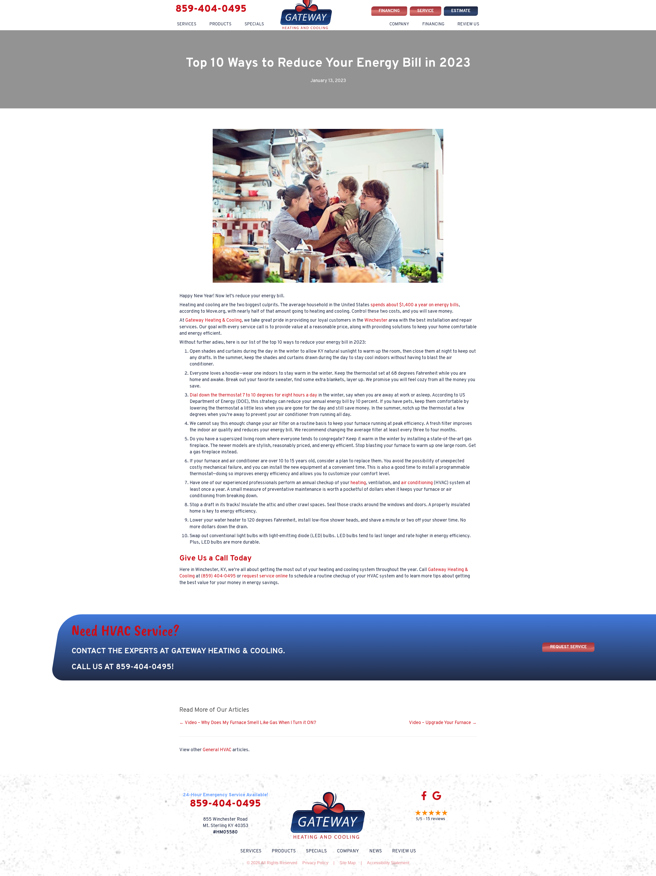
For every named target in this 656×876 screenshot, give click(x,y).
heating (358, 483)
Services (186, 24)
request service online (265, 576)
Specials (316, 851)
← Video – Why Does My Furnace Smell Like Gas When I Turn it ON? (247, 723)
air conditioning (417, 483)
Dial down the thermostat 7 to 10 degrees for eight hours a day (253, 395)
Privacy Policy (315, 863)
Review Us (468, 24)
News (375, 851)
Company (348, 851)
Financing (433, 24)
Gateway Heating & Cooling (213, 320)
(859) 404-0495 (218, 576)
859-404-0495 (143, 667)
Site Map (348, 863)
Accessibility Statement (388, 863)
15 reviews (435, 819)
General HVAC (217, 750)
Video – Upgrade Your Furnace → (443, 723)
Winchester (375, 320)
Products (284, 851)
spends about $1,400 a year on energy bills (415, 305)
